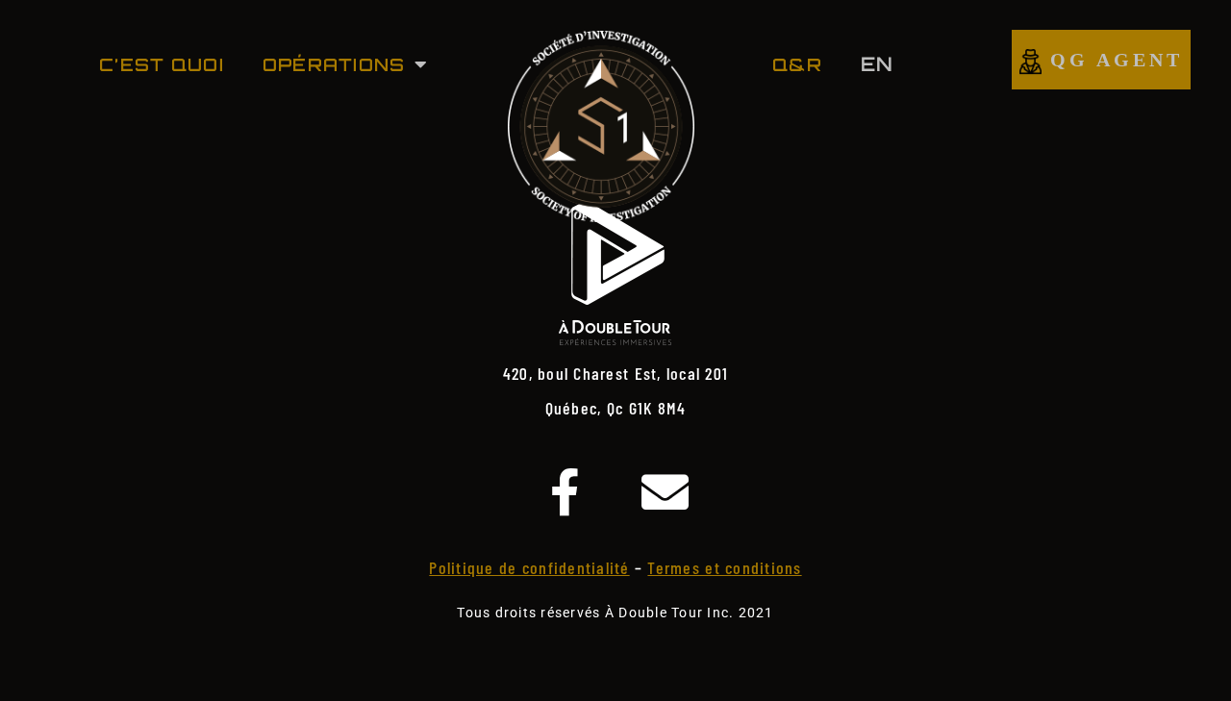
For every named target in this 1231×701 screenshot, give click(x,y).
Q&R (797, 64)
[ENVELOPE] (665, 492)
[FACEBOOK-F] (565, 492)
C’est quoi (161, 64)
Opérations (334, 64)
